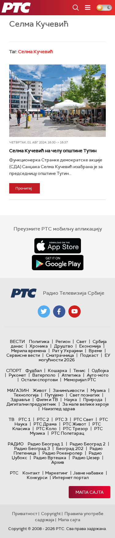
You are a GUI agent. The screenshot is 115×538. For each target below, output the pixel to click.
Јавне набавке (88, 473)
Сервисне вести (23, 355)
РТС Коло (46, 428)
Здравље (20, 399)
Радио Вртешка (49, 457)
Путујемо (54, 395)
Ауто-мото (98, 375)
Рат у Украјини (67, 350)
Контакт (31, 473)
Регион (63, 341)
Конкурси (37, 477)
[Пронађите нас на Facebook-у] (59, 311)
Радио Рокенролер (62, 453)
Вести (17, 341)
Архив (57, 462)
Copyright (51, 513)
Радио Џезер (86, 457)
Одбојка (100, 370)
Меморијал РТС (80, 379)
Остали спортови (39, 379)
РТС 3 (61, 419)
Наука (70, 399)
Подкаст (89, 355)
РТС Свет (83, 419)
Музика (98, 390)
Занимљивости (68, 390)
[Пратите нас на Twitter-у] (44, 311)
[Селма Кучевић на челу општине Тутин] (57, 100)
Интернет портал (70, 477)
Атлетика (71, 375)
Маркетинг (56, 473)
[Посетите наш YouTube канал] (74, 311)
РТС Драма (45, 424)
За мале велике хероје (85, 404)
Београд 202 (69, 448)
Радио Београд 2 (87, 444)
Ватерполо (44, 375)
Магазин (18, 390)
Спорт (13, 370)
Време (95, 350)
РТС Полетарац (67, 433)
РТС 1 (24, 419)
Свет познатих (85, 395)
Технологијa (26, 395)
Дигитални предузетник (31, 404)
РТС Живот (74, 424)
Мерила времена (28, 350)
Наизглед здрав (58, 408)
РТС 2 (43, 419)
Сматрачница (60, 355)
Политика (39, 341)
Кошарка (57, 370)
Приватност (24, 513)
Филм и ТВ (47, 399)
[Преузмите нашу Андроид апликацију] (57, 262)
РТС (14, 473)
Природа (92, 399)
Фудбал (33, 370)
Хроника (38, 346)
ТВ (11, 419)
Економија (90, 346)
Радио (16, 444)
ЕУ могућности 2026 (74, 357)
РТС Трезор (75, 428)
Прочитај (23, 188)
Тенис (79, 370)
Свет (81, 341)
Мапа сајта (89, 492)
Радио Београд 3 (32, 448)
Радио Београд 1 (45, 444)
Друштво (63, 346)
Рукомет (17, 375)
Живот (40, 390)
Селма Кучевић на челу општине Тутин (53, 151)
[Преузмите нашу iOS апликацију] (57, 245)
